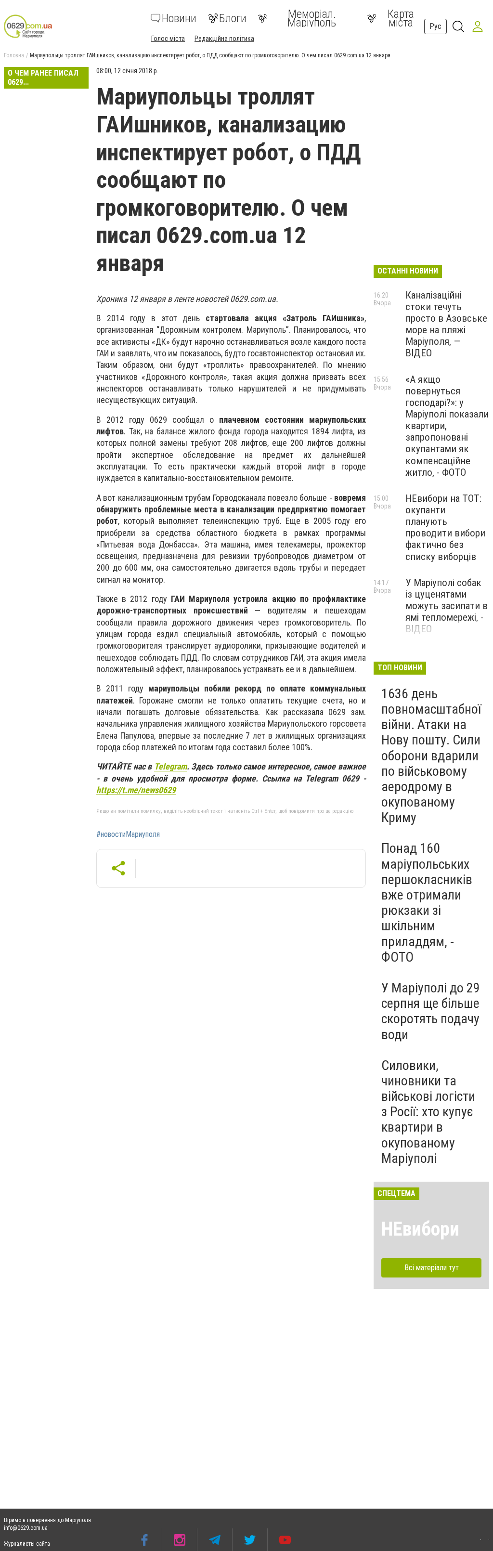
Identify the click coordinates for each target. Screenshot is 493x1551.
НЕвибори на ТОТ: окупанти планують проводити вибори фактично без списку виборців (445, 527)
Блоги (232, 18)
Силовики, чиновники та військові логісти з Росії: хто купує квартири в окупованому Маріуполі (428, 1111)
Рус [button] (435, 26)
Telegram (170, 766)
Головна (14, 55)
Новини (179, 18)
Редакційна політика (224, 38)
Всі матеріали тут (431, 1267)
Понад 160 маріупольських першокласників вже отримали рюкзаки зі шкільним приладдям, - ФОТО (426, 902)
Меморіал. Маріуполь (311, 18)
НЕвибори (420, 1229)
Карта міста (401, 18)
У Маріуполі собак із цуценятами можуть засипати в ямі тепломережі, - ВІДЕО (446, 606)
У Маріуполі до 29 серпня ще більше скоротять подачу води (430, 1011)
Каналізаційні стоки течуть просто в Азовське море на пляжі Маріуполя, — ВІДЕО (446, 324)
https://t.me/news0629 (136, 790)
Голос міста (168, 38)
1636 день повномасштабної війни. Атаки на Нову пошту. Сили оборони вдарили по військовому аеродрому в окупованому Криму (431, 756)
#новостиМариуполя (128, 834)
